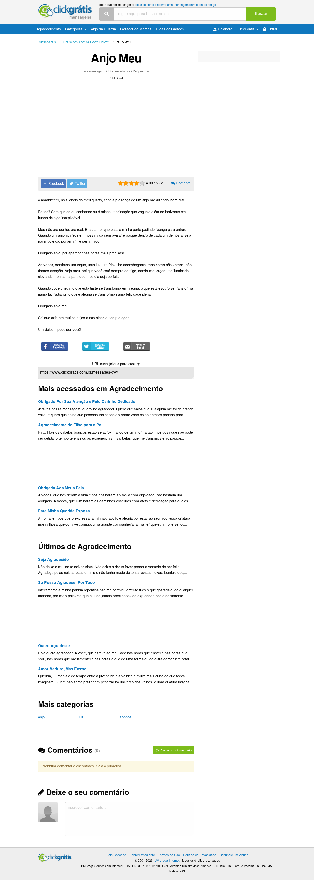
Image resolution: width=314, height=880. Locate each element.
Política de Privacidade (199, 855)
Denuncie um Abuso (234, 855)
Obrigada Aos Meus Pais (61, 488)
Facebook (55, 183)
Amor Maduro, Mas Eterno (62, 669)
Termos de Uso (169, 855)
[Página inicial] (55, 856)
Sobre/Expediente (142, 855)
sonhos (125, 716)
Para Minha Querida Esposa (64, 511)
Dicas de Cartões (170, 28)
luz (81, 716)
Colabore (224, 28)
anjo (41, 716)
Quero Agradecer (54, 645)
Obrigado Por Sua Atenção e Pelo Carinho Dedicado (86, 401)
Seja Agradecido (53, 559)
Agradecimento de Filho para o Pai (70, 424)
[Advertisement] (116, 465)
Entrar (272, 28)
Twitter (79, 183)
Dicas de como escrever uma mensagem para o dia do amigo (175, 4)
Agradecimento (49, 28)
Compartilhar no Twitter (95, 346)
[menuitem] (48, 29)
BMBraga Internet (167, 860)
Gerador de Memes (136, 28)
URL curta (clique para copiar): (116, 363)
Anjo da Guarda (103, 28)
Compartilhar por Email (136, 346)
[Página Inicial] (65, 11)
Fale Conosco (116, 855)
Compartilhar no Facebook (54, 346)
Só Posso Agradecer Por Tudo (66, 582)
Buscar (261, 13)
